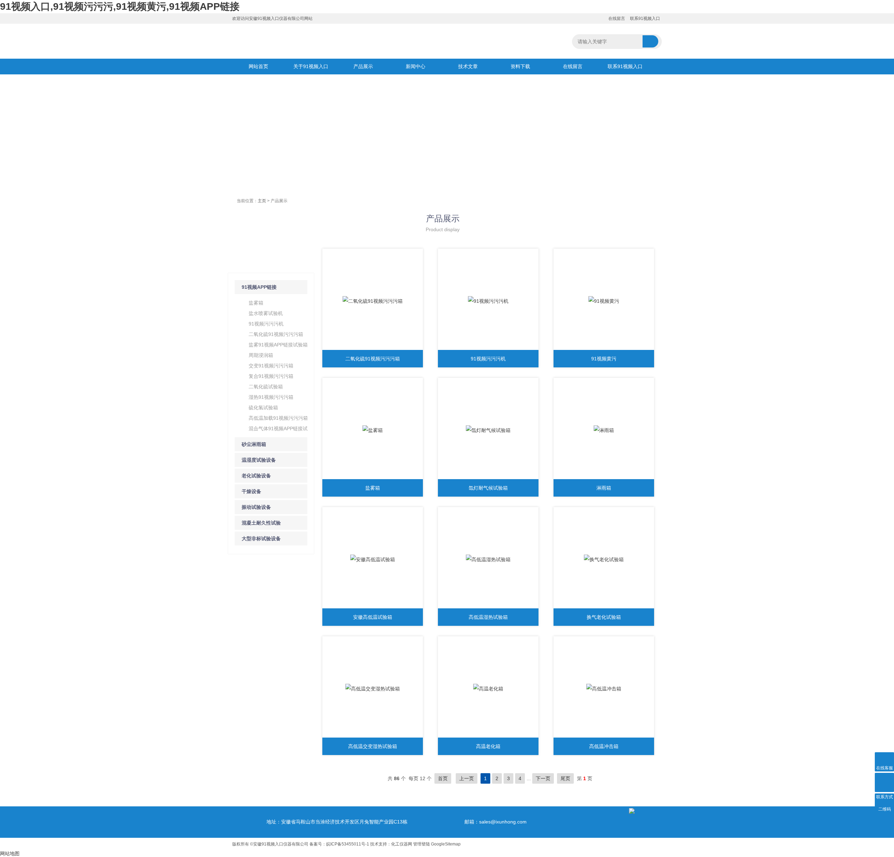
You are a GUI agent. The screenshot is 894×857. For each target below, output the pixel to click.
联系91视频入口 (645, 18)
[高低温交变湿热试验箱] (372, 688)
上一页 (466, 778)
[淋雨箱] (604, 430)
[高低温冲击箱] (604, 688)
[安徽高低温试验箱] (372, 559)
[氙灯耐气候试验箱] (488, 430)
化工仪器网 (401, 844)
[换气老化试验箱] (604, 559)
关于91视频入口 (310, 66)
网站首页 (258, 66)
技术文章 (468, 66)
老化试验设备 (256, 475)
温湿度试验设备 (259, 460)
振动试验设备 (256, 507)
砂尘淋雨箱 (254, 444)
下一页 (543, 778)
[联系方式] (884, 782)
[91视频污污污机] (488, 301)
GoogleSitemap (446, 844)
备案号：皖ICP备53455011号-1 (339, 844)
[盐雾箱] (372, 430)
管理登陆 (421, 844)
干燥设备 (251, 491)
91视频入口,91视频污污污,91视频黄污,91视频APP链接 (120, 6)
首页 (443, 778)
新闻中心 (415, 66)
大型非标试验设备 (261, 538)
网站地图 (10, 853)
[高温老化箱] (488, 688)
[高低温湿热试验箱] (488, 559)
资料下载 (520, 66)
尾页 (565, 778)
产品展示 (363, 66)
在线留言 (616, 18)
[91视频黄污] (604, 301)
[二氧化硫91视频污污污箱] (372, 301)
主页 (262, 200)
